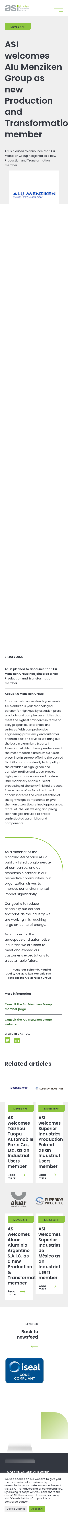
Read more (12, 1176)
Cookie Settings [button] (16, 1509)
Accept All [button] (37, 1509)
